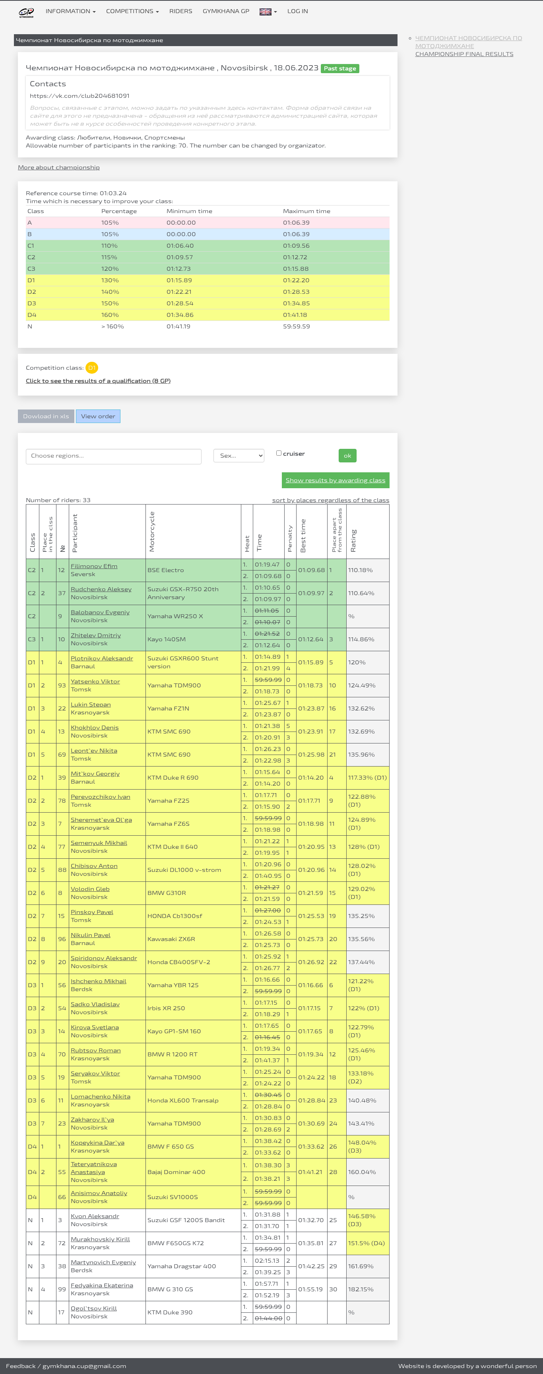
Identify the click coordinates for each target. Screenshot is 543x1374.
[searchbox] (113, 455)
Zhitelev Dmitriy (96, 635)
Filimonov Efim (94, 566)
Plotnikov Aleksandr (102, 658)
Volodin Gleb (90, 888)
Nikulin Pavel (91, 935)
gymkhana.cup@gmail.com (84, 1365)
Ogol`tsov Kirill (94, 1308)
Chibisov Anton (94, 865)
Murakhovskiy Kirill (100, 1239)
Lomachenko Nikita (100, 1096)
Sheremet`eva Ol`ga (101, 819)
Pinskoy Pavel (92, 911)
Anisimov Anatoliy (99, 1193)
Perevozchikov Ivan (100, 796)
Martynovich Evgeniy (103, 1262)
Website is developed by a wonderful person (467, 1365)
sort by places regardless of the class (331, 500)
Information (69, 11)
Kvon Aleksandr (95, 1216)
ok (347, 455)
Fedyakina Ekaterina (102, 1285)
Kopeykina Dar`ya (97, 1142)
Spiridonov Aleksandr (104, 958)
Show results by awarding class (336, 480)
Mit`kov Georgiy (95, 773)
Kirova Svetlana (95, 1027)
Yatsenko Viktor (95, 681)
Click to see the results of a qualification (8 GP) (98, 380)
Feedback (21, 1365)
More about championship (59, 167)
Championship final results (464, 53)
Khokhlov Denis (95, 727)
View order (98, 416)
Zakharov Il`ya (92, 1119)
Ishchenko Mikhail (98, 981)
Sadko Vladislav (95, 1004)
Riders (180, 11)
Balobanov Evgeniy (100, 612)
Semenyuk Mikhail (99, 842)
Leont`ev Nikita (94, 750)
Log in (297, 11)
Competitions (130, 11)
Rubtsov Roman (96, 1050)
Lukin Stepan (91, 704)
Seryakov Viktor (95, 1073)
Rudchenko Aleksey (101, 589)
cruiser (293, 453)
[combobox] (114, 456)
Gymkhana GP (226, 11)
